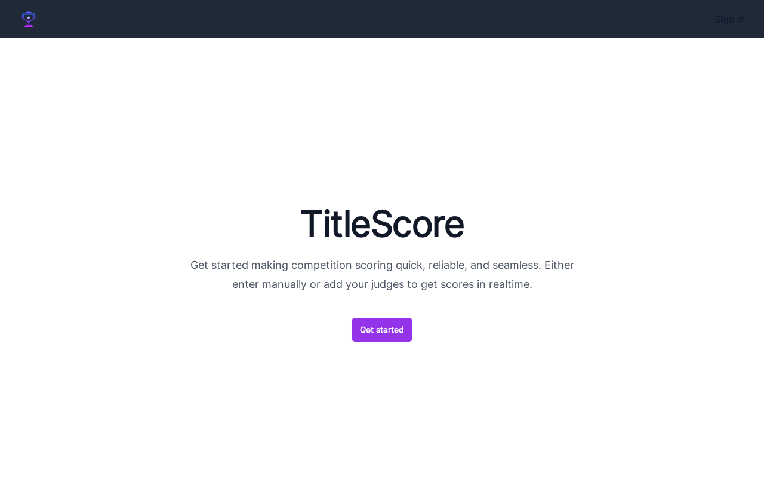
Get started (382, 329)
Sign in (729, 19)
